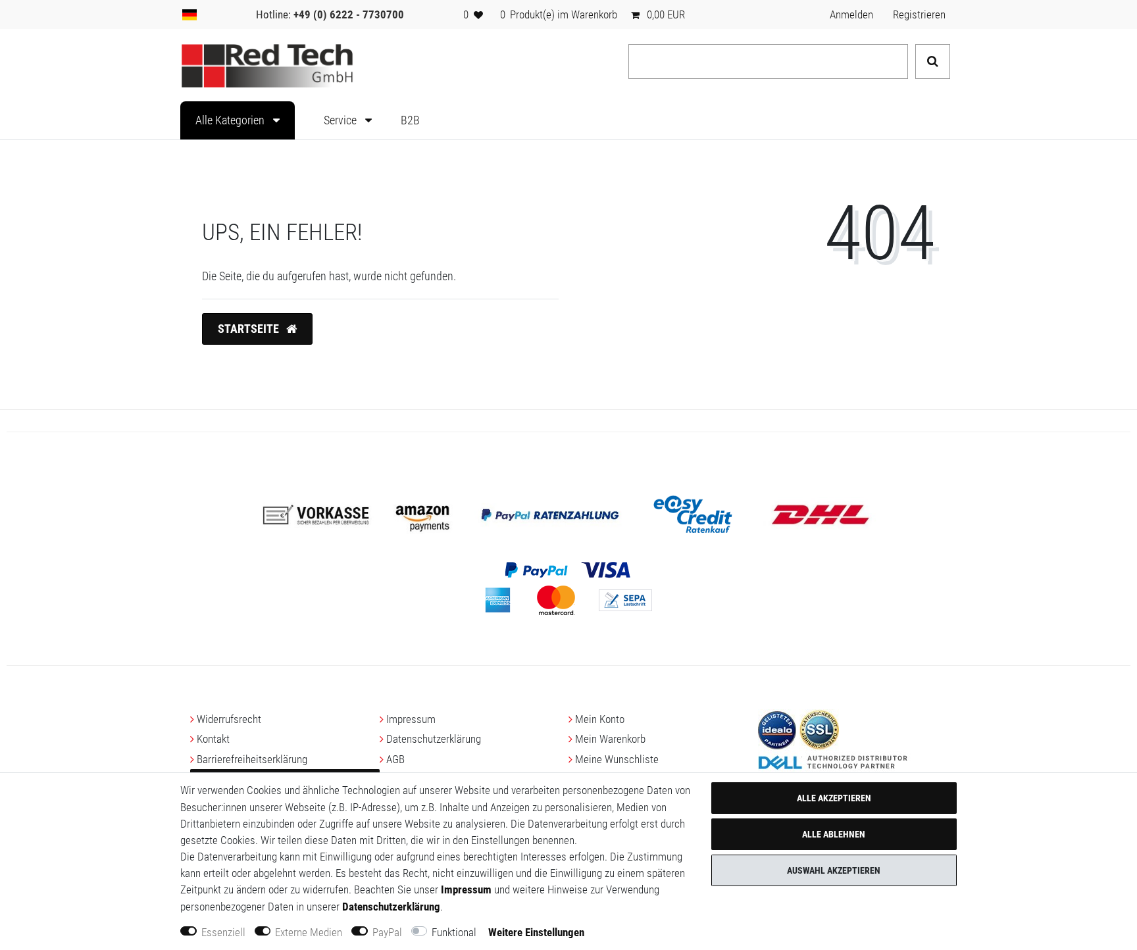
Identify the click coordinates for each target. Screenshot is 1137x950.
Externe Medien (308, 932)
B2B (410, 120)
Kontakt (213, 738)
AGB (395, 759)
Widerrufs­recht (229, 719)
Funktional (454, 932)
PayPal (387, 932)
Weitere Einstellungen (536, 932)
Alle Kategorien (231, 120)
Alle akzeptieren (834, 798)
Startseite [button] (250, 329)
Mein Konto (599, 719)
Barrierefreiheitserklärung (252, 759)
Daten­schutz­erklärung (433, 738)
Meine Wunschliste (617, 759)
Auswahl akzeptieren (833, 870)
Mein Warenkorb (610, 738)
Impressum (411, 719)
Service (341, 120)
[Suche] (932, 61)
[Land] (189, 14)
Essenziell (223, 932)
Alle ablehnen (833, 834)
